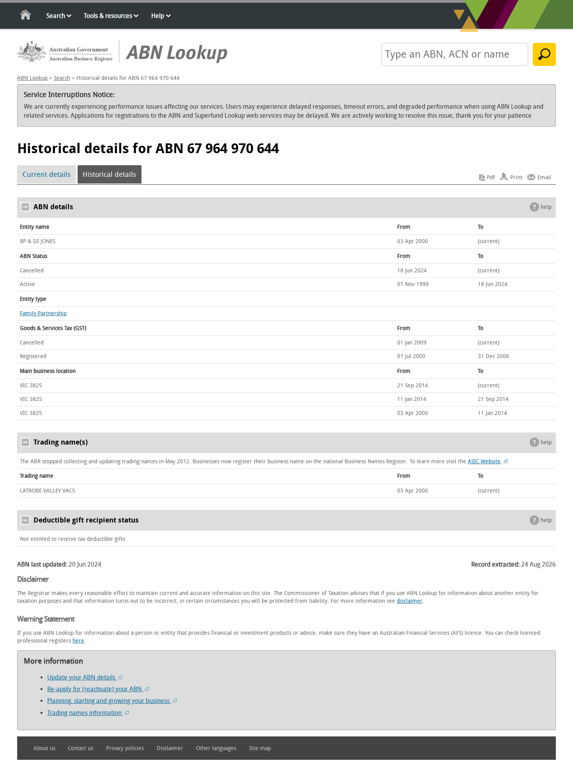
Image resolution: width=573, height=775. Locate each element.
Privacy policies (125, 748)
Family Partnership (43, 313)
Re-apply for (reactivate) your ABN (95, 689)
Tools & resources (108, 15)
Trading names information (85, 713)
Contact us (80, 748)
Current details (47, 174)
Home (26, 16)
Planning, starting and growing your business (109, 700)
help (546, 207)
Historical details (109, 174)
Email (544, 177)
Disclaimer (170, 748)
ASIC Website (485, 461)
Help (157, 15)
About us (44, 748)
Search (55, 15)
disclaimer (410, 601)
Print (516, 177)
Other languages (216, 748)
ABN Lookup (32, 78)
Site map (260, 748)
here (78, 640)
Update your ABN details (82, 677)
